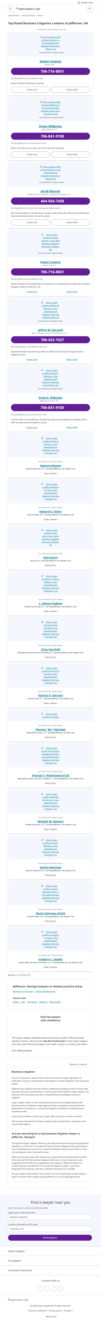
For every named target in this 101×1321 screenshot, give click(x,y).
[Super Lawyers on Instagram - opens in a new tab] (47, 1288)
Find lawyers (50, 1237)
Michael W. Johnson (50, 821)
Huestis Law (49, 65)
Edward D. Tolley (50, 511)
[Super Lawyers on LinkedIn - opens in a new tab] (60, 1288)
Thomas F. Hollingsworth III (50, 775)
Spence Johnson (50, 465)
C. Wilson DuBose (50, 603)
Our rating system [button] (22, 1050)
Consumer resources (20, 1270)
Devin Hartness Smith (50, 913)
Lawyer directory (13, 15)
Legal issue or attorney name (21, 1212)
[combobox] (50, 1217)
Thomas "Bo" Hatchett (50, 729)
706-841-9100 (52, 136)
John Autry (50, 557)
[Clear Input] (89, 1217)
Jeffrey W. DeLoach (50, 330)
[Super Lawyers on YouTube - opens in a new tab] (53, 1288)
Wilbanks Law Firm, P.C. (49, 401)
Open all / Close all (78, 1064)
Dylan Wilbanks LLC (49, 130)
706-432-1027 (52, 339)
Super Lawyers (16, 1251)
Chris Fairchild (50, 649)
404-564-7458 (52, 201)
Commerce (32, 1002)
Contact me (31, 89)
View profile (71, 89)
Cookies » (68, 1310)
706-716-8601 (52, 71)
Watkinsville (54, 1002)
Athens (16, 1002)
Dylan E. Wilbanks (50, 397)
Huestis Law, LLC (49, 265)
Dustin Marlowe (50, 867)
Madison (43, 1002)
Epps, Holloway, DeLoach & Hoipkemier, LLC (49, 333)
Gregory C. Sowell (50, 959)
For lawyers (14, 1260)
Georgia (40, 15)
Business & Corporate (23, 991)
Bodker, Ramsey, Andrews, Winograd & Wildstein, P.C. (49, 194)
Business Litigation (28, 15)
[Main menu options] (11, 9)
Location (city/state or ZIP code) (22, 1224)
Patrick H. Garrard (50, 695)
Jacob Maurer (50, 191)
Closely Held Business (45, 991)
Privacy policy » (56, 1310)
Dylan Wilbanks (50, 126)
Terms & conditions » (38, 1310)
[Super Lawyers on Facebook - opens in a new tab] (40, 1288)
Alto (23, 1002)
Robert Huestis (50, 61)
